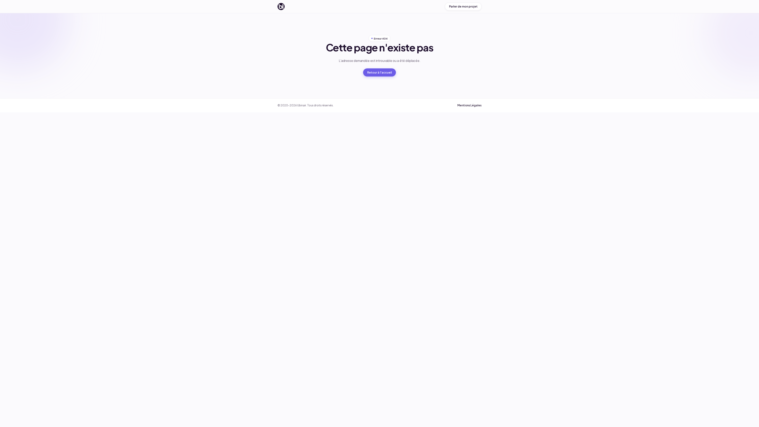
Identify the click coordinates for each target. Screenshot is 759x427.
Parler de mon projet (463, 6)
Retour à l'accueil (379, 72)
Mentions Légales (469, 105)
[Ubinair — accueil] (281, 6)
